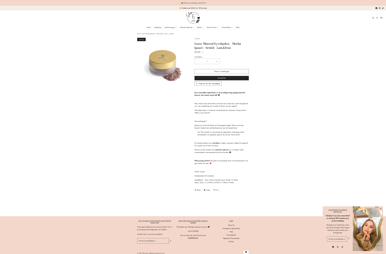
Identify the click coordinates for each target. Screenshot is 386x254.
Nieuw (149, 27)
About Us (231, 225)
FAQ (231, 232)
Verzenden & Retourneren (231, 228)
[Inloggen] (377, 18)
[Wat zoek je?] (373, 18)
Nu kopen (222, 78)
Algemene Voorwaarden (231, 238)
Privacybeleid (231, 235)
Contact (231, 241)
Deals (238, 27)
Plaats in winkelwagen (221, 71)
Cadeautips (157, 27)
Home (138, 34)
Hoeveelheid (198, 57)
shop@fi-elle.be (193, 238)
